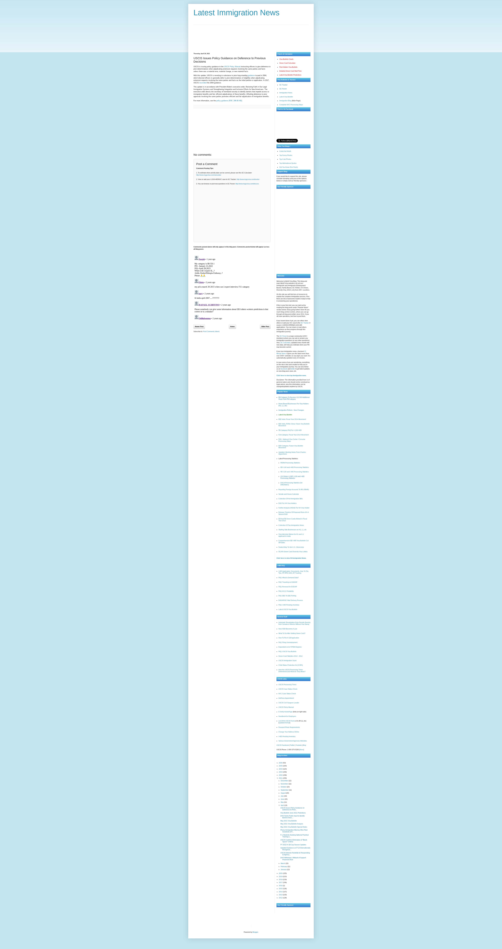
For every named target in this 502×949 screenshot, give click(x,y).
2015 (281, 889)
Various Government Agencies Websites (292, 741)
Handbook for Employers (287, 716)
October (284, 787)
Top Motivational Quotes (287, 163)
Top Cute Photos (285, 159)
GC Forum (283, 89)
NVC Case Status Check (287, 694)
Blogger (255, 932)
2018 (281, 879)
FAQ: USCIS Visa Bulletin (287, 651)
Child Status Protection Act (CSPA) (290, 665)
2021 (281, 778)
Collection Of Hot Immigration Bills (290, 499)
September (285, 790)
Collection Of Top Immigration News (291, 525)
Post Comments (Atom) (211, 331)
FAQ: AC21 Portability (286, 591)
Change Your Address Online (288, 732)
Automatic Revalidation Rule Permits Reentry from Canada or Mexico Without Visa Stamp (294, 623)
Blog (304, 745)
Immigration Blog (285, 101)
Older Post (265, 326)
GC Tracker (283, 85)
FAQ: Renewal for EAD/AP (287, 587)
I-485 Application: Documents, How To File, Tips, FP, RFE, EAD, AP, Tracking (293, 572)
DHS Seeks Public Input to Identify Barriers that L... (292, 817)
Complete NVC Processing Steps (291, 105)
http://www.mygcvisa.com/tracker (248, 179)
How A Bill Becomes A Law (287, 629)
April (282, 805)
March (283, 863)
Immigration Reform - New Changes (291, 410)
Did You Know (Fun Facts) (288, 167)
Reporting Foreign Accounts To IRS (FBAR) (293, 490)
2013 (281, 895)
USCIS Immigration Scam (287, 660)
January (284, 869)
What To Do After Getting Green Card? (291, 633)
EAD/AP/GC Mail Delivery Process (290, 600)
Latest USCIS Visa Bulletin (287, 609)
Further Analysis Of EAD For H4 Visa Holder (293, 508)
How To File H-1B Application (288, 638)
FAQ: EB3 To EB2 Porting (287, 596)
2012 (281, 898)
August (283, 793)
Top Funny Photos (285, 155)
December (285, 781)
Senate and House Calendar (288, 494)
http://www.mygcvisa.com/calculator (208, 175)
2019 (281, 876)
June (283, 799)
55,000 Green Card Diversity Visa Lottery (292, 552)
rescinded (203, 83)
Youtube (299, 745)
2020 (281, 873)
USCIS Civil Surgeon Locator (288, 703)
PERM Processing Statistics (290, 463)
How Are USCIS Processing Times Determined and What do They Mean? (292, 670)
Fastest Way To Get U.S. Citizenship (291, 547)
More (301, 750)
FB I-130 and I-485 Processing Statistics (294, 472)
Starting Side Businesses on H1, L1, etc (292, 530)
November (285, 784)
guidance (251, 75)
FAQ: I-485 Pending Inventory (288, 605)
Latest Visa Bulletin (286, 97)
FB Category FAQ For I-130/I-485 (290, 430)
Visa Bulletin (257, 926)
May (282, 802)
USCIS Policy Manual (232, 67)
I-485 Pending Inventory (286, 736)
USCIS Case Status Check (287, 689)
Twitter (292, 745)
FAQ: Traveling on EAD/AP (287, 582)
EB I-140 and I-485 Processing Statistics (294, 467)
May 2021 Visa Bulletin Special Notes (293, 827)
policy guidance (229, 101)
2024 (281, 769)
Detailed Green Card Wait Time (290, 71)
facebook (284, 369)
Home (232, 326)
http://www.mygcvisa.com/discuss (247, 184)
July (282, 796)
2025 (281, 766)
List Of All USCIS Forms (286, 721)
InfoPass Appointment (286, 698)
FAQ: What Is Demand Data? (288, 578)
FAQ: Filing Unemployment (287, 642)
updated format (284, 723)
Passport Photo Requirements (289, 727)
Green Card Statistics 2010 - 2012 (290, 656)
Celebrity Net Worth (283, 926)
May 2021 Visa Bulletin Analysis (291, 824)
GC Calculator (285, 343)
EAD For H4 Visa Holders (287, 503)
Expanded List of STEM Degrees (290, 647)
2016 (281, 886)
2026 (281, 763)
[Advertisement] (251, 36)
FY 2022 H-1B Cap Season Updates (293, 845)
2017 (281, 882)
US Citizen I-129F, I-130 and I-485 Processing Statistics (292, 477)
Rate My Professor (268, 926)
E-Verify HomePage (285, 712)
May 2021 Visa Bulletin (288, 821)
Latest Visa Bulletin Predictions (290, 75)
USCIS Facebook (282, 745)
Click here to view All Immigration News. (291, 558)
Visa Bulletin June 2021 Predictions (293, 813)
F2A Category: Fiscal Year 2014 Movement (293, 435)
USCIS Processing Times (287, 685)
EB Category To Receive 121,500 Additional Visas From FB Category (294, 398)
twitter (293, 369)
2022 (281, 775)
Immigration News (285, 93)
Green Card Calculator (287, 63)
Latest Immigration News (236, 12)
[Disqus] (232, 287)
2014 (281, 892)
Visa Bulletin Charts (286, 59)
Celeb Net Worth (285, 151)
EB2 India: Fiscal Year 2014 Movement (292, 419)
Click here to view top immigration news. (291, 375)
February (284, 866)
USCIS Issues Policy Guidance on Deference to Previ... (292, 809)
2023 (281, 772)
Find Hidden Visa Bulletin (288, 67)
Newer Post (199, 326)
